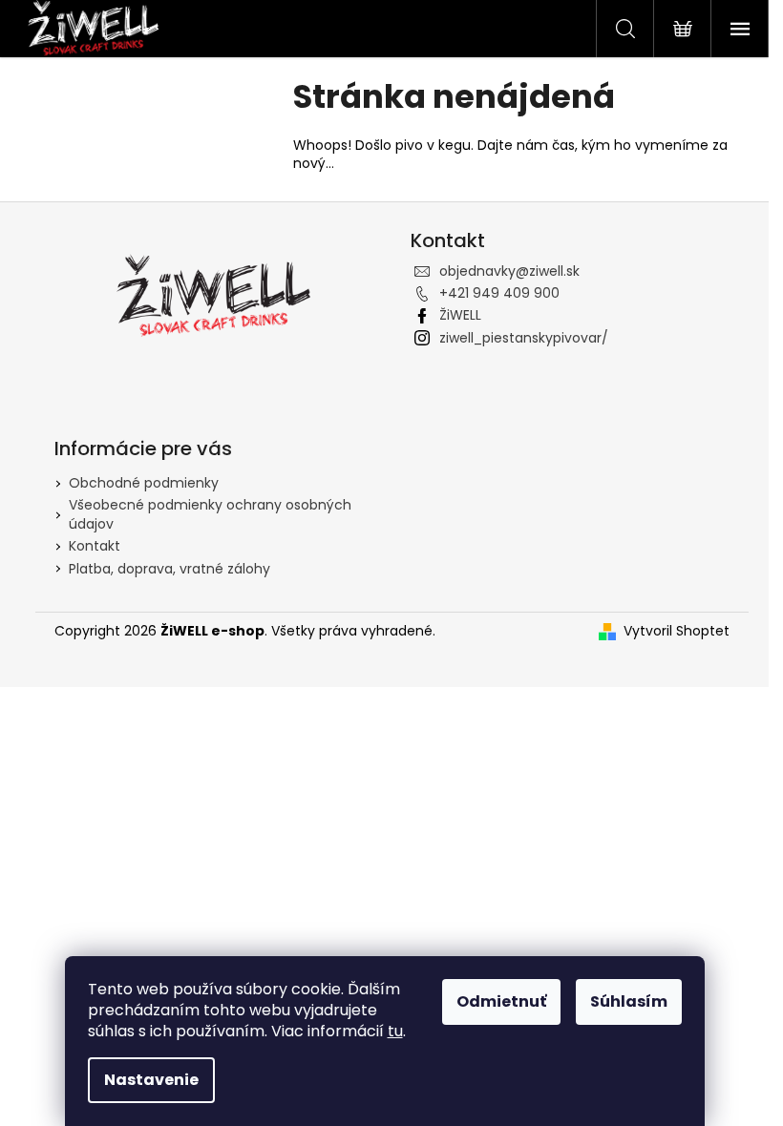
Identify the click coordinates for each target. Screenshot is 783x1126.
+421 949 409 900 (499, 292)
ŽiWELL (460, 314)
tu (395, 1031)
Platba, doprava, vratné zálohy (169, 568)
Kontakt (94, 545)
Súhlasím (628, 1001)
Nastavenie (151, 1080)
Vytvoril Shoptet (677, 631)
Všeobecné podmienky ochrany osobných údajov (210, 513)
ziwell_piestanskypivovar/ (523, 337)
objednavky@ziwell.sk (509, 271)
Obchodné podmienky (144, 482)
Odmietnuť (501, 1001)
